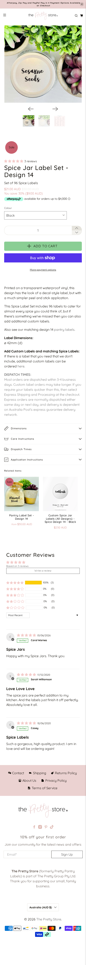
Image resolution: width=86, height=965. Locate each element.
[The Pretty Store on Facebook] (34, 827)
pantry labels (64, 329)
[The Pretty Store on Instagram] (40, 827)
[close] (82, 4)
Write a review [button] (42, 570)
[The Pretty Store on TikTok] (52, 827)
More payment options (43, 269)
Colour (8, 208)
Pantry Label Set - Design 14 (21, 517)
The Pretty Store (48, 919)
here (21, 366)
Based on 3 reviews (17, 566)
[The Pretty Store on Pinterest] (46, 827)
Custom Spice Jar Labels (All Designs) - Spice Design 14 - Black (60, 518)
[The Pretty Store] (43, 16)
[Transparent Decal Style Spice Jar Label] (43, 64)
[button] (13, 161)
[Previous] (31, 109)
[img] (26, 635)
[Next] (55, 109)
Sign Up (67, 854)
